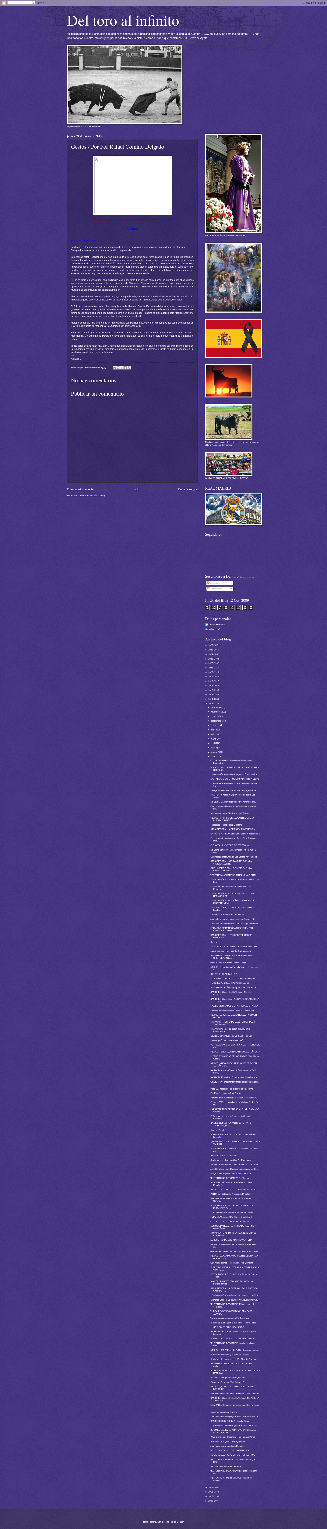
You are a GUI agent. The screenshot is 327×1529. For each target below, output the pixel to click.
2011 (210, 1492)
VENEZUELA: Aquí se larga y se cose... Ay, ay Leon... (235, 987)
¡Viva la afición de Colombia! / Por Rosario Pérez (232, 1437)
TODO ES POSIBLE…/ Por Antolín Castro (229, 983)
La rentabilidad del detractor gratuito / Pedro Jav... (233, 1010)
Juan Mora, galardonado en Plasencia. (228, 1446)
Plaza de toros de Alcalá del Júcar (225, 1466)
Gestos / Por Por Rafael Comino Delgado (229, 962)
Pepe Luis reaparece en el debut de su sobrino (231, 1089)
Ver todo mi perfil (212, 629)
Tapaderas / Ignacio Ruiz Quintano (226, 825)
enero (214, 756)
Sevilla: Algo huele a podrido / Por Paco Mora (230, 1160)
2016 (210, 690)
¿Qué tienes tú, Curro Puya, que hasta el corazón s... (235, 1295)
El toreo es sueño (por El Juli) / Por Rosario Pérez (233, 1323)
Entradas (213, 583)
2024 (210, 654)
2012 (210, 1487)
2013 (210, 703)
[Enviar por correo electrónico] (114, 367)
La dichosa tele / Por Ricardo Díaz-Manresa (230, 951)
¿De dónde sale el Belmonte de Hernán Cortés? (232, 1212)
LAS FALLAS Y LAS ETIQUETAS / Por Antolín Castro (234, 779)
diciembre (215, 707)
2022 (210, 663)
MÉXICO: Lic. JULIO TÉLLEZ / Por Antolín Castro (233, 1189)
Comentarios (215, 589)
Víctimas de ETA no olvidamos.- (224, 1155)
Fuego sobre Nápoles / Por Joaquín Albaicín (230, 1173)
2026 (210, 645)
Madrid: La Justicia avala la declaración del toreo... (233, 1338)
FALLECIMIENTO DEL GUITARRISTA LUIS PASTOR (234, 1006)
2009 (210, 1501)
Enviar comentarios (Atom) (92, 495)
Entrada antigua (188, 489)
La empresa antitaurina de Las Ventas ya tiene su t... (234, 857)
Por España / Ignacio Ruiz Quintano (226, 1093)
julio (213, 730)
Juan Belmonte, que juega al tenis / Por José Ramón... (235, 1416)
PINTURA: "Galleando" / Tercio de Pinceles (230, 1194)
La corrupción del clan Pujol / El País (227, 1040)
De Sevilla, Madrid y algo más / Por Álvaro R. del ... (233, 802)
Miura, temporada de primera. (223, 1412)
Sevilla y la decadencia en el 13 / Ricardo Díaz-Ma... (234, 1359)
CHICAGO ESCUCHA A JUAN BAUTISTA (229, 1221)
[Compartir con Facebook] (125, 367)
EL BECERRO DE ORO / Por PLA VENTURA (231, 1240)
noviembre (216, 712)
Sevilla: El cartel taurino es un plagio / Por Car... (232, 1036)
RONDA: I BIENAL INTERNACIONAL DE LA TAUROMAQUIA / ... (230, 1124)
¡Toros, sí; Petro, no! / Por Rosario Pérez (229, 1382)
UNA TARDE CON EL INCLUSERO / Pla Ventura (232, 978)
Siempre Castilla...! (218, 1130)
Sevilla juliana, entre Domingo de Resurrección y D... (234, 946)
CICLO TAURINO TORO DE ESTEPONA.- (230, 845)
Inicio (136, 489)
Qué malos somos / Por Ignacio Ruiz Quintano (231, 1263)
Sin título (214, 942)
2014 (210, 699)
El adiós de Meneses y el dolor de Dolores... (230, 1355)
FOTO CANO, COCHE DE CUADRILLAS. (229, 1450)
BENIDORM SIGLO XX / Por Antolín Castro (230, 1421)
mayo (213, 739)
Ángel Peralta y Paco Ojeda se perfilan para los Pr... (234, 1169)
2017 (210, 686)
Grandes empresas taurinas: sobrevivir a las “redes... (235, 1251)
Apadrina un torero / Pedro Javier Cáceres (229, 813)
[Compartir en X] (122, 367)
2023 (210, 659)
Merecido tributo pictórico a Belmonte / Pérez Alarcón (234, 1393)
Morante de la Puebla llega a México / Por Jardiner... (234, 1098)
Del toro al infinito (123, 20)
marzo (214, 748)
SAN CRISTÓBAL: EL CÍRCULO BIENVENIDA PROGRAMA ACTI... (231, 1206)
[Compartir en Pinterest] (129, 367)
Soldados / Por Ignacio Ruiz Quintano (227, 1441)
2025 (210, 650)
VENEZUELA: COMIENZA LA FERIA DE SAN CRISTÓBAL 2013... (231, 956)
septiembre (216, 721)
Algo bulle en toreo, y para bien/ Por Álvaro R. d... (232, 919)
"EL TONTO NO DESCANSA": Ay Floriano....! (231, 1178)
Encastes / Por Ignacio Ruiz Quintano (227, 1377)
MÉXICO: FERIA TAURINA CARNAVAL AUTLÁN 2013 (235, 1052)
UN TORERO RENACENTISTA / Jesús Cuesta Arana (235, 834)
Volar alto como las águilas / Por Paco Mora (230, 1318)
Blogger (180, 1522)
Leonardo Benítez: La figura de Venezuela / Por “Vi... (234, 1300)
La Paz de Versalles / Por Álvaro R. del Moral (230, 1217)
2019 (210, 676)
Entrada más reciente (80, 489)
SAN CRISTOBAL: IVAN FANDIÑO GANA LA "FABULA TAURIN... (230, 862)
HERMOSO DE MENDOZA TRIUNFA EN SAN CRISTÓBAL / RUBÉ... (231, 929)
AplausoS (76, 359)
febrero (214, 752)
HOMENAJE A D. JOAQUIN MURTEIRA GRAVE (232, 1455)
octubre (214, 716)
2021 (210, 668)
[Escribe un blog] (118, 367)
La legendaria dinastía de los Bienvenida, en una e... (234, 790)
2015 (210, 694)
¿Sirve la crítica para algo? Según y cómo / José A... (234, 774)
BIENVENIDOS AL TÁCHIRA (223, 974)
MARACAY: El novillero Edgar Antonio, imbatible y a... (234, 1077)
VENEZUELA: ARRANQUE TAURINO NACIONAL (233, 875)
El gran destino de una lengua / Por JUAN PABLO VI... (235, 1425)
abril (213, 743)
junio (213, 734)
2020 (210, 672)
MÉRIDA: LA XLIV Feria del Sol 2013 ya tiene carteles (234, 1350)
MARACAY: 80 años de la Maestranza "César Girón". (234, 1164)
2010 (210, 1496)
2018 (210, 681)
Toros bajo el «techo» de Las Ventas (227, 915)
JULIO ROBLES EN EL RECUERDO (227, 1327)
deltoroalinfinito (217, 624)
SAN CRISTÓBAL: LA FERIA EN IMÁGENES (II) (232, 829)
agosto (214, 725)
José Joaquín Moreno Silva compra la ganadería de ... (235, 923)
